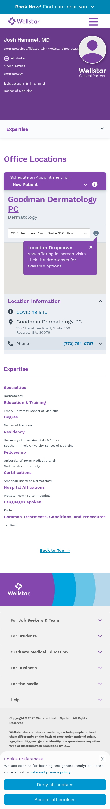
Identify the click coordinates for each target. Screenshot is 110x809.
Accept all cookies (55, 799)
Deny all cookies (55, 784)
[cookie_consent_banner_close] (102, 758)
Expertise (17, 129)
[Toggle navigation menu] (99, 129)
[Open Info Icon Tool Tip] (95, 184)
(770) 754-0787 (78, 343)
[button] (55, 343)
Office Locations (35, 159)
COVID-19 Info (31, 312)
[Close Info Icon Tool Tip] (90, 247)
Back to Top (52, 550)
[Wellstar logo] (24, 21)
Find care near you (52, 7)
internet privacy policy (51, 772)
